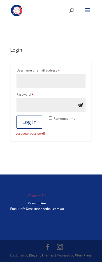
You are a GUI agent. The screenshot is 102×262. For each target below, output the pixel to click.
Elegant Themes (41, 255)
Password (31, 94)
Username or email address (44, 70)
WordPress (83, 255)
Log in (29, 121)
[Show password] (80, 105)
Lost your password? (30, 133)
